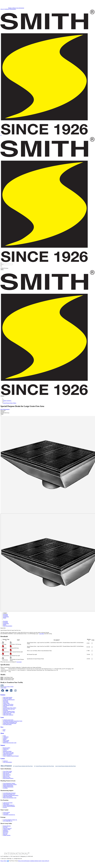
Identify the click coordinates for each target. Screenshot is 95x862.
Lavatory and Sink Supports (9, 699)
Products (3, 694)
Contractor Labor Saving (8, 719)
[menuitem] (5, 614)
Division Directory (7, 825)
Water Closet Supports (7, 697)
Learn (2, 717)
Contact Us (5, 760)
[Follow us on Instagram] (15, 692)
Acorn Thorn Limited (7, 771)
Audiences (5, 738)
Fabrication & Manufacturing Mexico (10, 795)
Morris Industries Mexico (8, 778)
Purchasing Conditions (29, 860)
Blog (4, 730)
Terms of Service (21, 860)
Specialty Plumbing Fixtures (9, 711)
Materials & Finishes (7, 751)
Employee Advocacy (7, 828)
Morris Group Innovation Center (9, 742)
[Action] (92, 643)
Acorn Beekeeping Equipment (9, 793)
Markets (4, 739)
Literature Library (6, 829)
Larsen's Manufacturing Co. (8, 805)
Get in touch (19, 661)
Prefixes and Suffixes (7, 754)
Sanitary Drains (6, 703)
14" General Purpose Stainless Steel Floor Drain (23, 766)
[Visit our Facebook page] (3, 692)
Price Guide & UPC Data (8, 752)
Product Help (6, 748)
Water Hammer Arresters (8, 705)
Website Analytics (6, 835)
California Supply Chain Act (40, 860)
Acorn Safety (6, 813)
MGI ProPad (5, 831)
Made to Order (6, 740)
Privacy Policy (3, 860)
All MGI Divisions (4, 268)
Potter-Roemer (6, 803)
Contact (3, 758)
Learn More (41, 633)
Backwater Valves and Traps (9, 709)
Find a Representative (7, 762)
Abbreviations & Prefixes (8, 753)
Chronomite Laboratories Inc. (9, 814)
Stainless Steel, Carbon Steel (9, 712)
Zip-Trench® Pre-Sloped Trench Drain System (12, 721)
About (2, 733)
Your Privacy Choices (13, 860)
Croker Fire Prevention (7, 802)
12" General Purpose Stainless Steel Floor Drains (44, 766)
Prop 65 (47, 860)
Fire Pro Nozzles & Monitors (9, 806)
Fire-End (5, 807)
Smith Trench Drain (7, 713)
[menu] (47, 624)
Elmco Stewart (6, 773)
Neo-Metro (5, 788)
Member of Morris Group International (16, 7)
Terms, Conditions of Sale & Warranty (11, 755)
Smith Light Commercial (8, 714)
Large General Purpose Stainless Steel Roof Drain (65, 766)
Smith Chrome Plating (7, 796)
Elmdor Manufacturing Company (10, 784)
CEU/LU (5, 750)
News (2, 727)
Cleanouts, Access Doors (8, 704)
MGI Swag (5, 832)
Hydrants (5, 706)
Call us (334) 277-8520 (8, 686)
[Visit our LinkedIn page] (11, 692)
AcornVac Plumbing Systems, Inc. (10, 819)
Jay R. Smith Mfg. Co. (7, 820)
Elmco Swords (6, 776)
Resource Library (6, 747)
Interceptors (5, 710)
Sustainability (6, 741)
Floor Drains (5, 702)
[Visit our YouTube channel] (7, 692)
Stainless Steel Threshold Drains (9, 723)
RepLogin (5, 834)
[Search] (1, 265)
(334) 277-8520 (4, 9)
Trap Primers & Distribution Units (10, 722)
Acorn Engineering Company (9, 783)
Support (3, 745)
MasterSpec (5, 830)
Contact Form (3, 687)
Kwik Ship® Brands (7, 724)
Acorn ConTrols (6, 812)
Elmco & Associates (7, 772)
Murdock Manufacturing (8, 785)
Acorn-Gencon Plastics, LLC (9, 794)
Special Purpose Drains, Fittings (9, 403)
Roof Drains (5, 700)
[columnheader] (6, 640)
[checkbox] (47, 267)
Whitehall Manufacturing (8, 786)
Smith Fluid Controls (7, 698)
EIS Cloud (5, 827)
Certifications (6, 736)
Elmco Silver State (7, 774)
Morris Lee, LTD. (6, 777)
